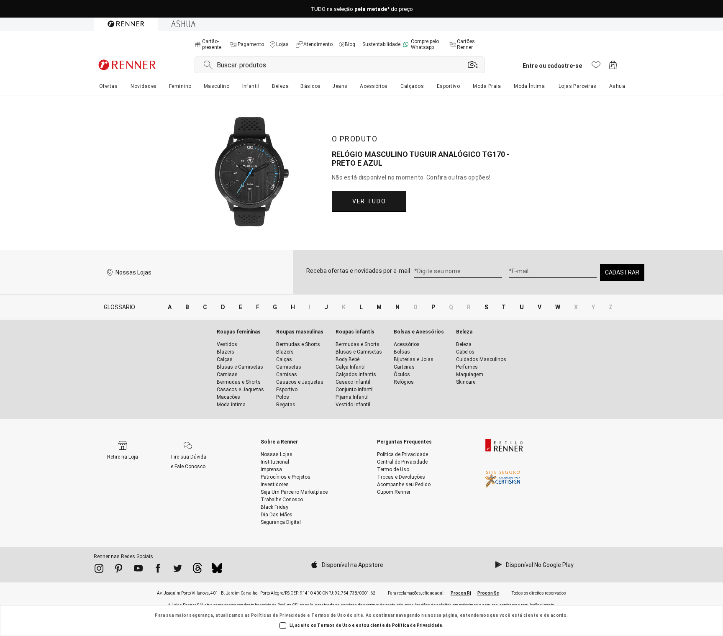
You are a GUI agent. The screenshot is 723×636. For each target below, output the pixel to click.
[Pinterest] (118, 570)
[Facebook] (158, 570)
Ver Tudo (369, 201)
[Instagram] (99, 570)
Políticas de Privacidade (278, 615)
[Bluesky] (217, 570)
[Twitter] (177, 570)
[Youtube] (138, 570)
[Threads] (197, 570)
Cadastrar (622, 272)
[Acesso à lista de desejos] (596, 67)
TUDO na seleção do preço (361, 9)
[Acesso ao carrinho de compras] (613, 67)
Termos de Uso (328, 615)
